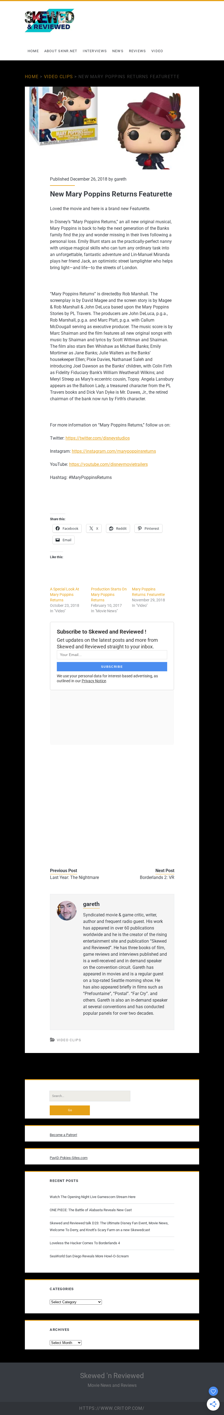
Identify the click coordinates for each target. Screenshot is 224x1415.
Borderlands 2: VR (157, 877)
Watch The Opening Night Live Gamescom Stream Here (92, 1197)
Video (157, 51)
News (117, 51)
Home (33, 51)
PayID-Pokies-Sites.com (68, 1158)
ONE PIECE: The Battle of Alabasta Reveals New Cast (91, 1210)
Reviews (137, 51)
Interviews (95, 51)
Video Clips (58, 76)
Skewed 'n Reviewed (112, 1376)
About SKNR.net (61, 51)
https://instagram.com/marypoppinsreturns (114, 451)
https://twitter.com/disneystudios (98, 438)
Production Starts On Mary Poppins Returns (109, 594)
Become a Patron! (63, 1135)
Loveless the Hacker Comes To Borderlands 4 (85, 1243)
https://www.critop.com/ (112, 1408)
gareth (120, 179)
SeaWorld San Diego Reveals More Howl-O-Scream (89, 1256)
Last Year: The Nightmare (74, 877)
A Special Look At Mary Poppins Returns (64, 594)
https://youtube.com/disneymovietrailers (108, 464)
